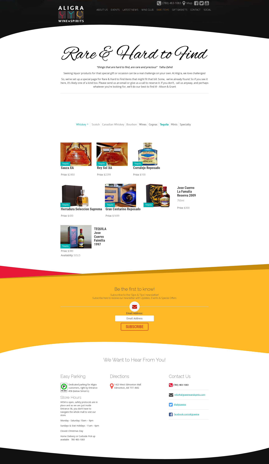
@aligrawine (180, 404)
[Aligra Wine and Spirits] (70, 14)
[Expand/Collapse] (88, 124)
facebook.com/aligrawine (186, 414)
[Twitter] (201, 4)
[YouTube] (207, 4)
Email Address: (134, 313)
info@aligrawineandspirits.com (190, 394)
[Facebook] (196, 4)
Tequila (65, 163)
